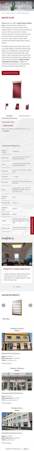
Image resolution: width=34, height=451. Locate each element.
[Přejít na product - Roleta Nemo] (17, 307)
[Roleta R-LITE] (17, 90)
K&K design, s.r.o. (4, 2)
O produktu (9, 116)
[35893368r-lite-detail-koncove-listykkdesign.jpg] (6, 107)
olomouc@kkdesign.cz (11, 400)
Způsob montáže (8, 125)
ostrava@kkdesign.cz (11, 360)
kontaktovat (7, 131)
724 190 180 (15, 438)
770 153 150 (8, 436)
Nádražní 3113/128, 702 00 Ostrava (11, 353)
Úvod (3, 13)
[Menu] (27, 2)
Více (14, 287)
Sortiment (8, 13)
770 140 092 (15, 358)
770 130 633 (15, 398)
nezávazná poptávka (10, 73)
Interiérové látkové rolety (23, 13)
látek (7, 48)
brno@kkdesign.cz (10, 440)
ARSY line (26, 449)
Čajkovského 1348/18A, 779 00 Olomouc (12, 393)
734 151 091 (8, 396)
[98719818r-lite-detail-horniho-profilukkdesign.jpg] (27, 107)
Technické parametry (24, 116)
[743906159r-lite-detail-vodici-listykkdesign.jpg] (17, 107)
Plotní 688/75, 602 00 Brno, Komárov (12, 433)
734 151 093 (8, 356)
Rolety (13, 13)
